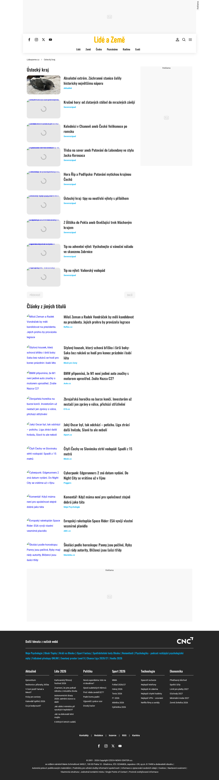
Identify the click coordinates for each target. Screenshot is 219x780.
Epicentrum (30, 680)
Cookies (162, 768)
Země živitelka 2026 (179, 702)
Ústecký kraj (49, 59)
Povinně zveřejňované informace (143, 772)
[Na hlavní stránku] (109, 39)
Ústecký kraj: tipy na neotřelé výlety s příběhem (96, 198)
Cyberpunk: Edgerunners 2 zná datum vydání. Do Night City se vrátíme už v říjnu (96, 475)
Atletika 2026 (118, 702)
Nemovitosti (127, 653)
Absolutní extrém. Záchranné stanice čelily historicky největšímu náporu (92, 80)
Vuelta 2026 (116, 658)
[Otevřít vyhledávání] (184, 39)
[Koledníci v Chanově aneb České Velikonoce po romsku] (43, 133)
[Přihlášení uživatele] (177, 39)
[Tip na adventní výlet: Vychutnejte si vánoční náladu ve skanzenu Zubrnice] (43, 253)
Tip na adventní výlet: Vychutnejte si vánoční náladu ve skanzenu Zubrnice (98, 249)
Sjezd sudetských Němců (94, 688)
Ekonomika (176, 671)
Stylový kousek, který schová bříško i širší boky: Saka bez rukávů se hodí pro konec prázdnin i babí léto (97, 352)
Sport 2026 (118, 671)
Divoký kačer (89, 706)
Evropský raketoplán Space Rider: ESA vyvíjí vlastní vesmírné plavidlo (98, 523)
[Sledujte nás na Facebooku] (29, 39)
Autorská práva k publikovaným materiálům (51, 768)
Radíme (126, 49)
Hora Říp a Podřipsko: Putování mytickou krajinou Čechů (97, 177)
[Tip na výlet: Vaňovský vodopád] (43, 277)
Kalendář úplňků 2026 (35, 701)
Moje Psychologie (33, 653)
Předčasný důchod (178, 680)
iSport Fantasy (84, 653)
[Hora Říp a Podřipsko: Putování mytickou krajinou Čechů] (43, 181)
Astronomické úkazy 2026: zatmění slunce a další (64, 698)
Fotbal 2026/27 (119, 684)
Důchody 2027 (176, 693)
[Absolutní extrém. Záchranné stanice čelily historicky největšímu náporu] (43, 84)
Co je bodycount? (33, 706)
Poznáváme (112, 49)
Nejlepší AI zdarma (149, 689)
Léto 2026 (60, 671)
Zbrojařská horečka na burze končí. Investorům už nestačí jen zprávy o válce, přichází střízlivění (98, 401)
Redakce (98, 735)
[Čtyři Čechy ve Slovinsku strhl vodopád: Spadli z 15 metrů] (43, 455)
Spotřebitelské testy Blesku (106, 653)
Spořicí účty (175, 684)
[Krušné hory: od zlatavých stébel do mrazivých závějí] (43, 108)
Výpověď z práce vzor (92, 701)
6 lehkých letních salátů (65, 722)
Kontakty (83, 735)
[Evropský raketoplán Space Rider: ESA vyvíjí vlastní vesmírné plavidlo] (43, 527)
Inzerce (112, 735)
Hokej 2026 (117, 689)
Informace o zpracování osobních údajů (139, 768)
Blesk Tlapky (50, 653)
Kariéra (136, 735)
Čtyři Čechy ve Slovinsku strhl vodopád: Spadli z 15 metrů (98, 451)
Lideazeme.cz (33, 59)
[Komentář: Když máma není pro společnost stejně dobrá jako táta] (43, 503)
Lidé (78, 49)
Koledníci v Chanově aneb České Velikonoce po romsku (95, 129)
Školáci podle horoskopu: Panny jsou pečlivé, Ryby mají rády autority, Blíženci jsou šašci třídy (98, 547)
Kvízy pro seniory (33, 697)
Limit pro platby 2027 (179, 689)
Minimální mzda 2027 (179, 698)
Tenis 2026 (117, 693)
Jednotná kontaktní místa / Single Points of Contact (104, 772)
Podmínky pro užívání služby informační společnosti (96, 768)
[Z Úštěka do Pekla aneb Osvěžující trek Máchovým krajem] (43, 229)
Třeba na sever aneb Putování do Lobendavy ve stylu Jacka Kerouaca (99, 152)
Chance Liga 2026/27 (97, 658)
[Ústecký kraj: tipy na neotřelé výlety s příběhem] (43, 205)
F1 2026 (115, 698)
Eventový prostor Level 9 (73, 658)
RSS (124, 735)
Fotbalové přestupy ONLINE (45, 658)
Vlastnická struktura (70, 772)
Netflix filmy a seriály (150, 702)
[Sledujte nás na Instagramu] (36, 39)
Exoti (137, 49)
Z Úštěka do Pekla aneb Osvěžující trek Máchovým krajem (98, 225)
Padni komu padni (91, 697)
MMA (114, 680)
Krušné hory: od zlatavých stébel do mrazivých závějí (99, 102)
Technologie (148, 671)
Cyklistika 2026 (119, 707)
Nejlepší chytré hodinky (151, 693)
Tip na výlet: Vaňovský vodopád (84, 270)
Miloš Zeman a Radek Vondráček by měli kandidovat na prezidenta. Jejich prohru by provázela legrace (99, 319)
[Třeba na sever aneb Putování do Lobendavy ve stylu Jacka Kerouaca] (43, 156)
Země (88, 49)
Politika (88, 671)
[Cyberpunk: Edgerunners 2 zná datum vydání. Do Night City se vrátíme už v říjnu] (43, 479)
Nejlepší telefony (148, 684)
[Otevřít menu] (190, 39)
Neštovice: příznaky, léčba (37, 684)
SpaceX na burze (148, 680)
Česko (99, 49)
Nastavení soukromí (177, 768)
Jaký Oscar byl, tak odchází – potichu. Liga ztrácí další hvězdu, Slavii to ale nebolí (97, 427)
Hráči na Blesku (67, 653)
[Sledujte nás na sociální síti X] (43, 39)
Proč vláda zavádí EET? (93, 692)
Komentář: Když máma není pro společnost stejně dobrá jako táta (97, 499)
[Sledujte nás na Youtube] (50, 39)
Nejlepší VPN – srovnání (152, 698)
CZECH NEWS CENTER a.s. (120, 760)
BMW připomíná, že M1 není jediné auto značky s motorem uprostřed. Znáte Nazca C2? (96, 376)
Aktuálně (30, 671)
